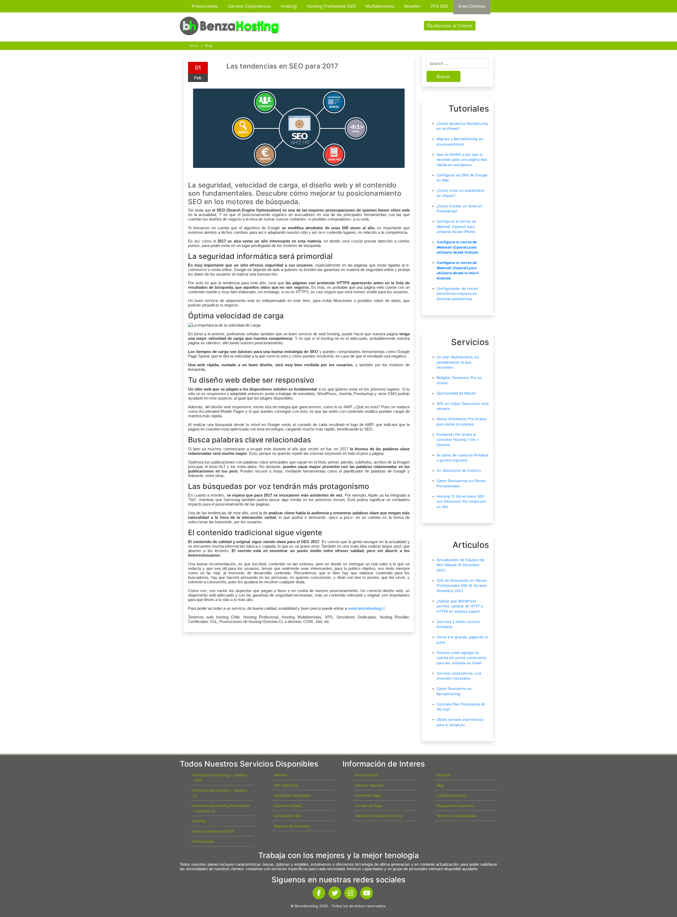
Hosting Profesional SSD (331, 6)
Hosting (288, 6)
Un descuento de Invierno (459, 470)
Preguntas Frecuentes (456, 806)
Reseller (412, 6)
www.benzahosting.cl (366, 608)
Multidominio (203, 841)
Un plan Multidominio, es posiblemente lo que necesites (458, 362)
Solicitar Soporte (369, 785)
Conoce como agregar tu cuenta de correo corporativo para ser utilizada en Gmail (462, 657)
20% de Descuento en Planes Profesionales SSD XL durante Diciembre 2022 (462, 585)
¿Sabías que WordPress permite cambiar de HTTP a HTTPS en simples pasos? (460, 606)
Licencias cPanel (288, 806)
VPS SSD (439, 6)
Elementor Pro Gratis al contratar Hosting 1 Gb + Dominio (458, 439)
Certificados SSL (288, 816)
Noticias (443, 775)
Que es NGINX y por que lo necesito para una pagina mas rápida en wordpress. (462, 159)
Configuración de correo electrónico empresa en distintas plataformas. (457, 293)
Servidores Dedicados (292, 795)
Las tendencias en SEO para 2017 (282, 66)
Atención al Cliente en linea (378, 816)
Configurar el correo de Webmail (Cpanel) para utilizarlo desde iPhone (457, 226)
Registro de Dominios (292, 826)
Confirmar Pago (368, 795)
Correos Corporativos (249, 6)
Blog (208, 45)
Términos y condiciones (457, 816)
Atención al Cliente (452, 25)
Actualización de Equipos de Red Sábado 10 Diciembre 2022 (460, 565)
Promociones (205, 6)
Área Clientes (471, 6)
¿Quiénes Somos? (452, 795)
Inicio (193, 45)
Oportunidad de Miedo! (456, 393)
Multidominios (380, 6)
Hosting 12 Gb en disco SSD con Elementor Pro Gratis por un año (461, 501)
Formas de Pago (368, 806)
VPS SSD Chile (286, 785)
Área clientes (366, 775)
